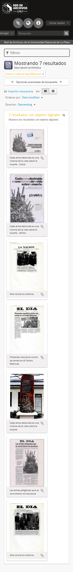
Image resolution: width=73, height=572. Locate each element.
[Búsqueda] (66, 33)
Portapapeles (18, 23)
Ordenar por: (13, 97)
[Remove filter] (43, 74)
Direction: (11, 104)
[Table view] (53, 91)
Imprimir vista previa (20, 91)
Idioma (28, 23)
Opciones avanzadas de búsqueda (36, 82)
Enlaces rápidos (38, 23)
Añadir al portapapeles (42, 158)
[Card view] (45, 91)
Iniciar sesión (57, 23)
